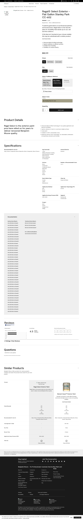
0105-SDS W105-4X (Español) (13, 309)
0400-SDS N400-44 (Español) (13, 286)
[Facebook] (42, 461)
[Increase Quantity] (47, 110)
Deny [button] (71, 517)
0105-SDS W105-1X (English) (13, 250)
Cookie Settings (26, 518)
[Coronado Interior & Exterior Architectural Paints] (54, 501)
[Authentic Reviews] (10, 325)
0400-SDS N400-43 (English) (13, 261)
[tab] (6, 13)
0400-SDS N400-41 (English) (13, 256)
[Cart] (78, 1)
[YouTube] (50, 461)
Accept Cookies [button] (77, 517)
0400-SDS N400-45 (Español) (13, 288)
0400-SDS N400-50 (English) (13, 277)
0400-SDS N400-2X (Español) (13, 236)
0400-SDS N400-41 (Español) (13, 279)
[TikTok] (64, 461)
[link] (76, 1)
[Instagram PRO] (48, 461)
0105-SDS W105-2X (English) (13, 243)
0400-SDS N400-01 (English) (13, 225)
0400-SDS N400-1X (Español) (13, 232)
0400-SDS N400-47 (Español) (13, 293)
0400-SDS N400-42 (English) (13, 259)
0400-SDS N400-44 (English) (13, 263)
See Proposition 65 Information (31, 233)
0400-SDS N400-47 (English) (13, 270)
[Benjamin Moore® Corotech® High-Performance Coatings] (23, 501)
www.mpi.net (13, 454)
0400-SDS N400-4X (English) (13, 234)
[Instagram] (45, 461)
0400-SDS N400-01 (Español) (13, 245)
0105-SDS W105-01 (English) (13, 247)
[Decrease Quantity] (43, 110)
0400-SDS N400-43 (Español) (13, 284)
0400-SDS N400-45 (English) (13, 266)
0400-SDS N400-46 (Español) (13, 290)
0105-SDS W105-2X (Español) (13, 304)
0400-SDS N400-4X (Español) (13, 238)
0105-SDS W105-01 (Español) (13, 311)
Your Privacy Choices (22, 487)
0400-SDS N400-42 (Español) (13, 281)
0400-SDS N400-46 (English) (13, 268)
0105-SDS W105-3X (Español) (13, 306)
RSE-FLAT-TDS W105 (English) (30, 225)
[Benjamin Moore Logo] (7, 3)
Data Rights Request (22, 485)
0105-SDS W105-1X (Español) (13, 302)
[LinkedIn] (61, 461)
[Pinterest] (53, 461)
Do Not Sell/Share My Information (22, 483)
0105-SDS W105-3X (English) (13, 252)
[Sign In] (73, 1)
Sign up (19, 461)
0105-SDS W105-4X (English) (13, 254)
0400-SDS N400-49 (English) (13, 275)
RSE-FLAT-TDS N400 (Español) (30, 227)
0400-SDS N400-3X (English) (13, 229)
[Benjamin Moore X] (56, 461)
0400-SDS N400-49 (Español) (13, 297)
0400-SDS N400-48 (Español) (13, 295)
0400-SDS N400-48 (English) (13, 272)
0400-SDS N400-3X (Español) (13, 241)
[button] (18, 1)
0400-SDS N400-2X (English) (13, 227)
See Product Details (46, 38)
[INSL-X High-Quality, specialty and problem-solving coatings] (39, 501)
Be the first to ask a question (10, 352)
